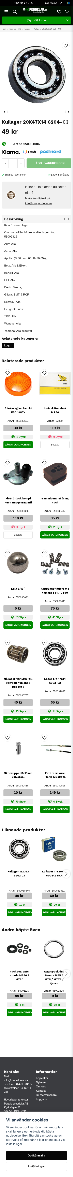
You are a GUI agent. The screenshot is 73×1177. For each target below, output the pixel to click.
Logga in (41, 1099)
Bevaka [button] (55, 444)
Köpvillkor (42, 1078)
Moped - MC (15, 29)
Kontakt (41, 1090)
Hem (4, 29)
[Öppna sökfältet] (15, 12)
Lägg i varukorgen (18, 444)
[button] (68, 3)
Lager (27, 29)
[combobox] (36, 20)
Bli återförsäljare (46, 1094)
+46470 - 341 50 (23, 1084)
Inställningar (36, 1166)
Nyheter (41, 1082)
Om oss (41, 1086)
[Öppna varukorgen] (67, 12)
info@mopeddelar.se (38, 203)
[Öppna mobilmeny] (6, 12)
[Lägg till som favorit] (59, 12)
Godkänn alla (36, 1155)
